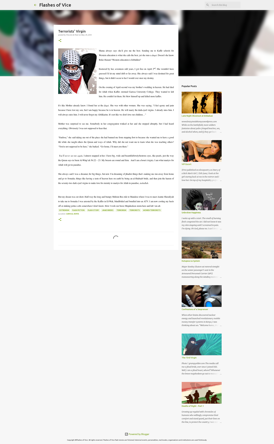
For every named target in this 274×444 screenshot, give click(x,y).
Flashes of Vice (55, 4)
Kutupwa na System (191, 261)
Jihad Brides (107, 210)
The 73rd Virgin (189, 358)
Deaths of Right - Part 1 (193, 406)
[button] (60, 41)
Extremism (64, 210)
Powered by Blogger (138, 434)
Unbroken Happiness (191, 212)
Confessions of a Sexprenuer (195, 309)
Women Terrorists (152, 210)
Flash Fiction (78, 210)
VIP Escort (186, 164)
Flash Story (93, 210)
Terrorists (134, 210)
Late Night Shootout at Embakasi (197, 116)
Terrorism (121, 210)
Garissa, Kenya (72, 214)
